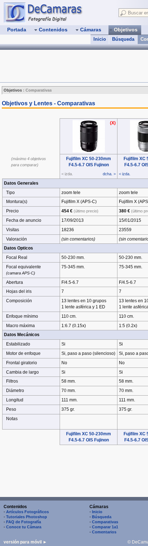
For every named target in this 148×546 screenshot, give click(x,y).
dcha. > (109, 174)
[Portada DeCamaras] (57, 12)
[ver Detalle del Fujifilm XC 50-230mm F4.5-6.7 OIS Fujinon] (89, 151)
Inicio (99, 39)
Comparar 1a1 (105, 527)
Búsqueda (123, 39)
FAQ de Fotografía (23, 522)
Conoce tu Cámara (23, 527)
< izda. (124, 174)
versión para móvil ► (25, 542)
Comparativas (105, 522)
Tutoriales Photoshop (26, 517)
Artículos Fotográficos (27, 512)
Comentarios (104, 532)
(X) (113, 123)
